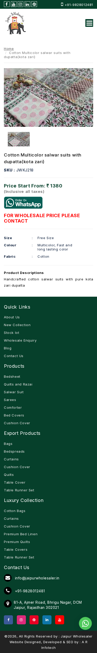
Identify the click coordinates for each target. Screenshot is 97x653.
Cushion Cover (17, 423)
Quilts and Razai (18, 384)
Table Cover (15, 482)
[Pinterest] (34, 619)
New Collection (17, 325)
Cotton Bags (15, 511)
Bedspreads (14, 451)
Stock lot (11, 333)
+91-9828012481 (79, 5)
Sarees (10, 400)
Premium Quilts (17, 542)
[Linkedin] (46, 619)
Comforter (13, 407)
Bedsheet (12, 376)
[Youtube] (59, 619)
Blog (7, 348)
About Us (12, 317)
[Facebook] (8, 619)
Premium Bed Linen (21, 534)
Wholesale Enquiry (20, 340)
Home (9, 48)
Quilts (9, 475)
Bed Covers (14, 415)
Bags (8, 444)
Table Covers (15, 549)
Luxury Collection (23, 500)
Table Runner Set (19, 490)
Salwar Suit (14, 392)
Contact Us (14, 356)
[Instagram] (21, 619)
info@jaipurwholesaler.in (36, 578)
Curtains (11, 459)
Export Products (22, 433)
